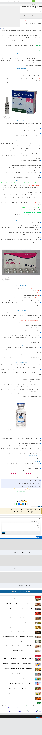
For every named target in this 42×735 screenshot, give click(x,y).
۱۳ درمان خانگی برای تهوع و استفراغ (33, 480)
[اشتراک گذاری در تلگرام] (23, 504)
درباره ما (38, 715)
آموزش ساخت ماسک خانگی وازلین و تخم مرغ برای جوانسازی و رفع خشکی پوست (18, 663)
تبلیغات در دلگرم (30, 715)
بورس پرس (8, 707)
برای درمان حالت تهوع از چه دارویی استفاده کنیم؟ (31, 486)
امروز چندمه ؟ (38, 707)
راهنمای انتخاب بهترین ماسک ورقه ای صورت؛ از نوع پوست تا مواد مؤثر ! (18, 673)
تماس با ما (35, 715)
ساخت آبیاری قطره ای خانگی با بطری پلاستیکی (18, 678)
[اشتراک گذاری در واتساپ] (16, 504)
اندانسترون (36, 506)
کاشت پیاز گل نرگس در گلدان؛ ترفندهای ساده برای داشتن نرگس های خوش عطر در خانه (18, 693)
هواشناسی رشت (17, 711)
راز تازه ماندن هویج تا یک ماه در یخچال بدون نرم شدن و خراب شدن (18, 698)
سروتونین (32, 506)
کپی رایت (26, 715)
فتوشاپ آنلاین (15, 715)
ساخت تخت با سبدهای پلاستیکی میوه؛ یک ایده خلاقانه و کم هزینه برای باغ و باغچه (18, 658)
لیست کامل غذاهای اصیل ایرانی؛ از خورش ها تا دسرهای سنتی (18, 688)
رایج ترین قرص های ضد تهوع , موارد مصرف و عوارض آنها (29, 483)
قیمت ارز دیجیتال (17, 707)
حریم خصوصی (23, 715)
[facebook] (39, 717)
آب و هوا (19, 715)
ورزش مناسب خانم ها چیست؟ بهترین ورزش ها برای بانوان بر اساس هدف (18, 683)
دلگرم (9, 711)
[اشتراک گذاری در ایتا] (21, 504)
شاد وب (29, 711)
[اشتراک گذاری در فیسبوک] (19, 504)
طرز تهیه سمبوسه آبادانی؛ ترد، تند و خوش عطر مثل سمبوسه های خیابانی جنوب (18, 668)
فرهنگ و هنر (28, 707)
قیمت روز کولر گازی (37, 711)
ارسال (3, 532)
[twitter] (37, 717)
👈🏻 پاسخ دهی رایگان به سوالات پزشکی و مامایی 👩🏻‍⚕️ (21, 591)
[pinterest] (41, 717)
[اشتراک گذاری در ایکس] (25, 504)
